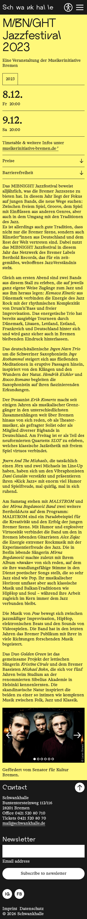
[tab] (34, 759)
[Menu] (80, 7)
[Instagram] (7, 894)
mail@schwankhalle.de (23, 823)
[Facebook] (19, 894)
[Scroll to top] (80, 787)
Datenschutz (32, 909)
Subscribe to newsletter (43, 873)
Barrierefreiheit (17, 173)
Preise (8, 161)
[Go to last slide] (9, 735)
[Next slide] (77, 735)
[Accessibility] (68, 7)
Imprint (9, 909)
